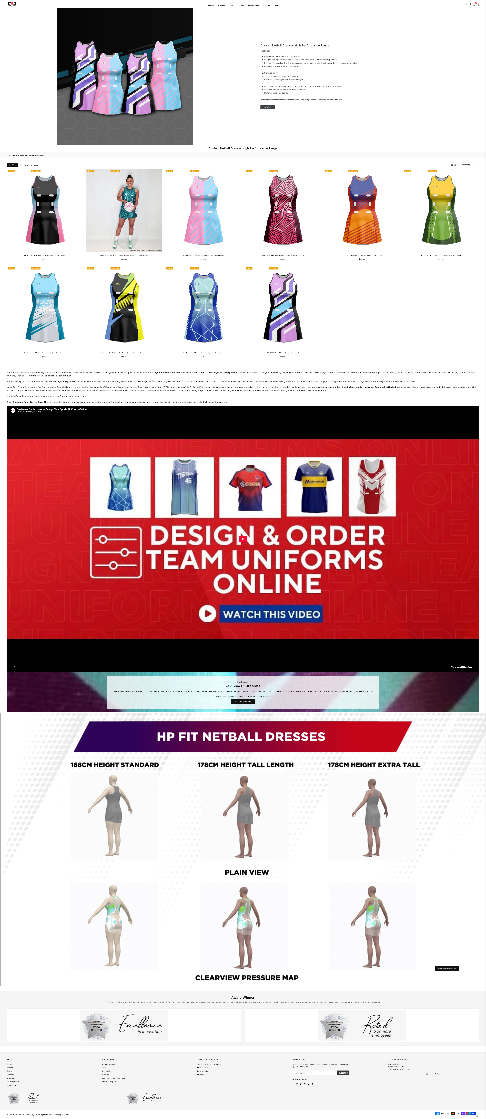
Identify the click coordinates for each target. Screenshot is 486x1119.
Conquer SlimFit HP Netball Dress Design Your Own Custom (124, 353)
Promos (267, 5)
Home (8, 155)
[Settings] (477, 4)
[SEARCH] (467, 4)
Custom (211, 5)
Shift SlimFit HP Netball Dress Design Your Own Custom (362, 255)
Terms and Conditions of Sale (209, 1064)
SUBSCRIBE (343, 1073)
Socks (9, 1071)
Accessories (12, 1085)
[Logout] (470, 4)
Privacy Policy (203, 1068)
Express (221, 5)
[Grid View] (451, 165)
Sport (231, 5)
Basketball (11, 1064)
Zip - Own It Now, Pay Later (113, 1078)
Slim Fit (11, 171)
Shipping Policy (203, 1075)
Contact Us (106, 1071)
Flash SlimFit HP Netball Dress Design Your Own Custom (44, 353)
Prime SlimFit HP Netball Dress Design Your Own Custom (203, 255)
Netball (10, 1068)
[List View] (455, 165)
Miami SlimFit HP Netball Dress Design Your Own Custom (44, 255)
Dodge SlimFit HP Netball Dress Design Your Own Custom (283, 353)
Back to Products (243, 701)
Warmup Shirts (13, 1082)
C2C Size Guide (108, 1064)
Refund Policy (203, 1071)
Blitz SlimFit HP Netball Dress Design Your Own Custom (441, 255)
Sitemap (105, 1075)
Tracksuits (11, 1078)
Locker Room (253, 5)
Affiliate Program (109, 1082)
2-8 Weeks (36, 171)
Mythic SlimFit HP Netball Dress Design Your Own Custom (283, 255)
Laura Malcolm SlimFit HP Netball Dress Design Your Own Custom (124, 255)
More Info (268, 107)
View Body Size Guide (447, 969)
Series (241, 5)
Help (276, 5)
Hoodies (10, 1075)
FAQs (104, 1068)
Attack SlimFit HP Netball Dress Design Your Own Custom (203, 353)
